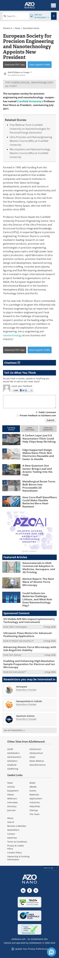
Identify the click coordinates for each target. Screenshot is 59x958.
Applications (35, 798)
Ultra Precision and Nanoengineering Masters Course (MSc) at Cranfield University (31, 140)
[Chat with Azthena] (51, 951)
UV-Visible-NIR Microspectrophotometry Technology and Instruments (29, 620)
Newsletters (13, 829)
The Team (34, 814)
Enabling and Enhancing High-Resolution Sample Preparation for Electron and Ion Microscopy (29, 664)
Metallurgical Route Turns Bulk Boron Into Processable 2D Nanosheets (38, 486)
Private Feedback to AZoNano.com (38, 415)
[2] (11, 453)
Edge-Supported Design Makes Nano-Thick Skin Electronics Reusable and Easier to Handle (38, 454)
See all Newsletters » (14, 730)
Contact (11, 833)
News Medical (36, 760)
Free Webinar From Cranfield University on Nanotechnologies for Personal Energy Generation (30, 128)
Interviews (12, 802)
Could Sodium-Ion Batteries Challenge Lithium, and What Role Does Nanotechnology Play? (37, 599)
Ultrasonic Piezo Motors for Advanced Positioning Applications (27, 634)
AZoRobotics (13, 753)
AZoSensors (35, 749)
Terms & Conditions (17, 841)
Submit (50, 420)
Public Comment (47, 412)
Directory (11, 806)
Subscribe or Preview (26, 689)
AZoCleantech (14, 757)
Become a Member (16, 826)
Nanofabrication (31, 28)
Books (32, 782)
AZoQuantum (36, 753)
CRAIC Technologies (18, 626)
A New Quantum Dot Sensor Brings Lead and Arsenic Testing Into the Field (37, 470)
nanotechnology (12, 335)
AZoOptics (12, 760)
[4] (11, 485)
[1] (11, 439)
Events (32, 790)
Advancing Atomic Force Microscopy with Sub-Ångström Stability (29, 648)
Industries (34, 802)
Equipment (12, 790)
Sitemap (33, 810)
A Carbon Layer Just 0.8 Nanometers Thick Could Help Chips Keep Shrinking (39, 438)
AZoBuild (11, 764)
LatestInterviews (29, 428)
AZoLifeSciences (37, 764)
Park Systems (15, 654)
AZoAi (32, 757)
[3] (11, 469)
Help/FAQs (34, 806)
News (17, 28)
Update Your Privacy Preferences (31, 948)
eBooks (33, 786)
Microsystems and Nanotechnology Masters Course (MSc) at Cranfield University (30, 153)
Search (10, 822)
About (10, 818)
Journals (11, 810)
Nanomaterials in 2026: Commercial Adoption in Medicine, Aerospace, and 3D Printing (38, 567)
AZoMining (12, 768)
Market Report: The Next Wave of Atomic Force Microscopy (38, 582)
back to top (48, 868)
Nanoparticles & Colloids (29, 701)
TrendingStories (11, 428)
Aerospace (21, 686)
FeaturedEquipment (48, 428)
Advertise (12, 837)
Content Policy (14, 852)
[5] (11, 501)
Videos (10, 794)
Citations (10, 362)
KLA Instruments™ (17, 672)
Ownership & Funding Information (18, 858)
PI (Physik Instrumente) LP (21, 640)
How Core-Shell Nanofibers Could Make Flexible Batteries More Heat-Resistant (39, 502)
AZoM (10, 749)
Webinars (12, 798)
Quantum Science (25, 715)
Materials (34, 794)
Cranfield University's (30, 101)
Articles (11, 786)
